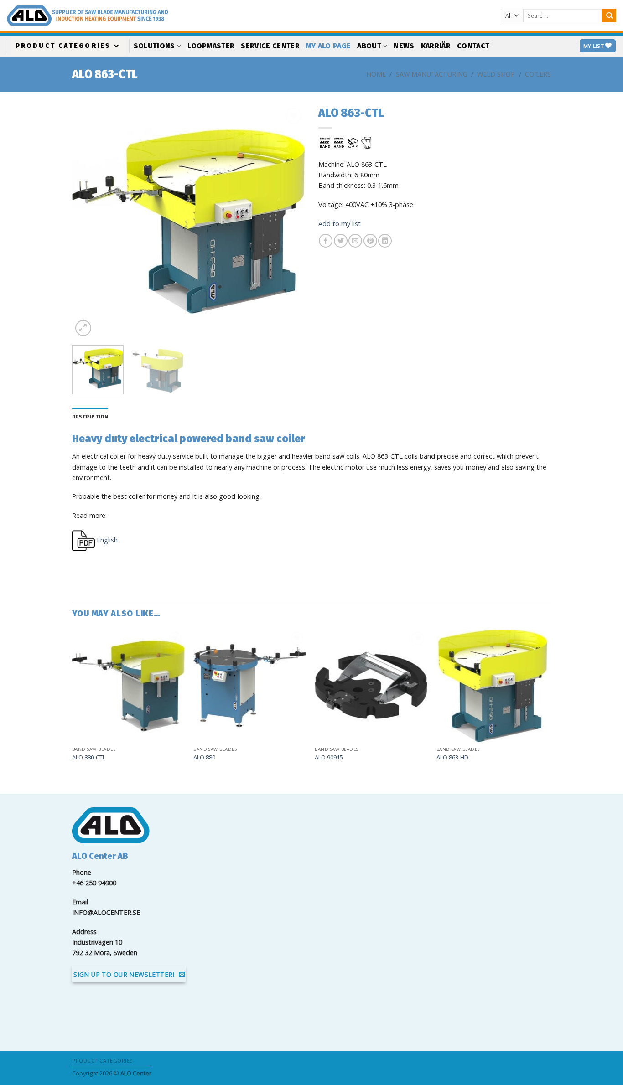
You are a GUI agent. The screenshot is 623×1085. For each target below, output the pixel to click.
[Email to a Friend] (355, 241)
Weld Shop (496, 74)
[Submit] (609, 16)
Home (376, 74)
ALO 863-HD (452, 757)
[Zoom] (83, 328)
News (404, 45)
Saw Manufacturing (431, 74)
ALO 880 (204, 757)
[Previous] (88, 222)
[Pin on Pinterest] (370, 241)
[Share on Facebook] (325, 241)
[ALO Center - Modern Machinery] (166, 15)
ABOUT (369, 45)
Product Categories (63, 46)
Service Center (270, 45)
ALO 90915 (329, 757)
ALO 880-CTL (88, 757)
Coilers (538, 74)
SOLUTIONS (154, 45)
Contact (473, 45)
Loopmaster (210, 45)
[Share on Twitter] (341, 241)
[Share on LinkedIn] (385, 241)
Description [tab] (90, 416)
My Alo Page (328, 45)
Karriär (436, 45)
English (106, 540)
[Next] (288, 222)
